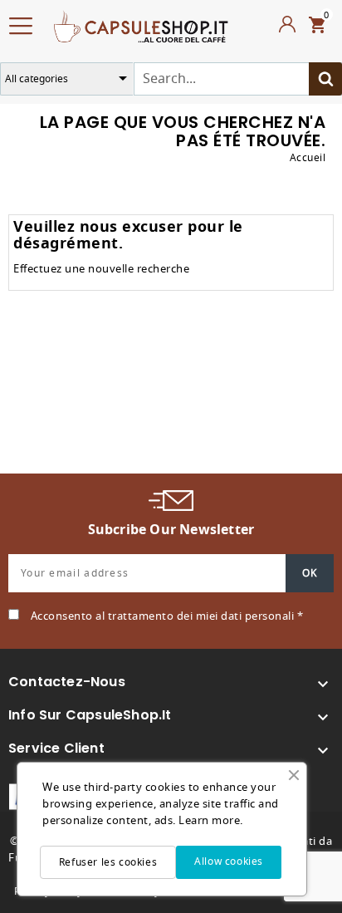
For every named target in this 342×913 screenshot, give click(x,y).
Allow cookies (228, 861)
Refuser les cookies (108, 862)
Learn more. (210, 820)
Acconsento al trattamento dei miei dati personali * (167, 616)
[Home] (141, 24)
